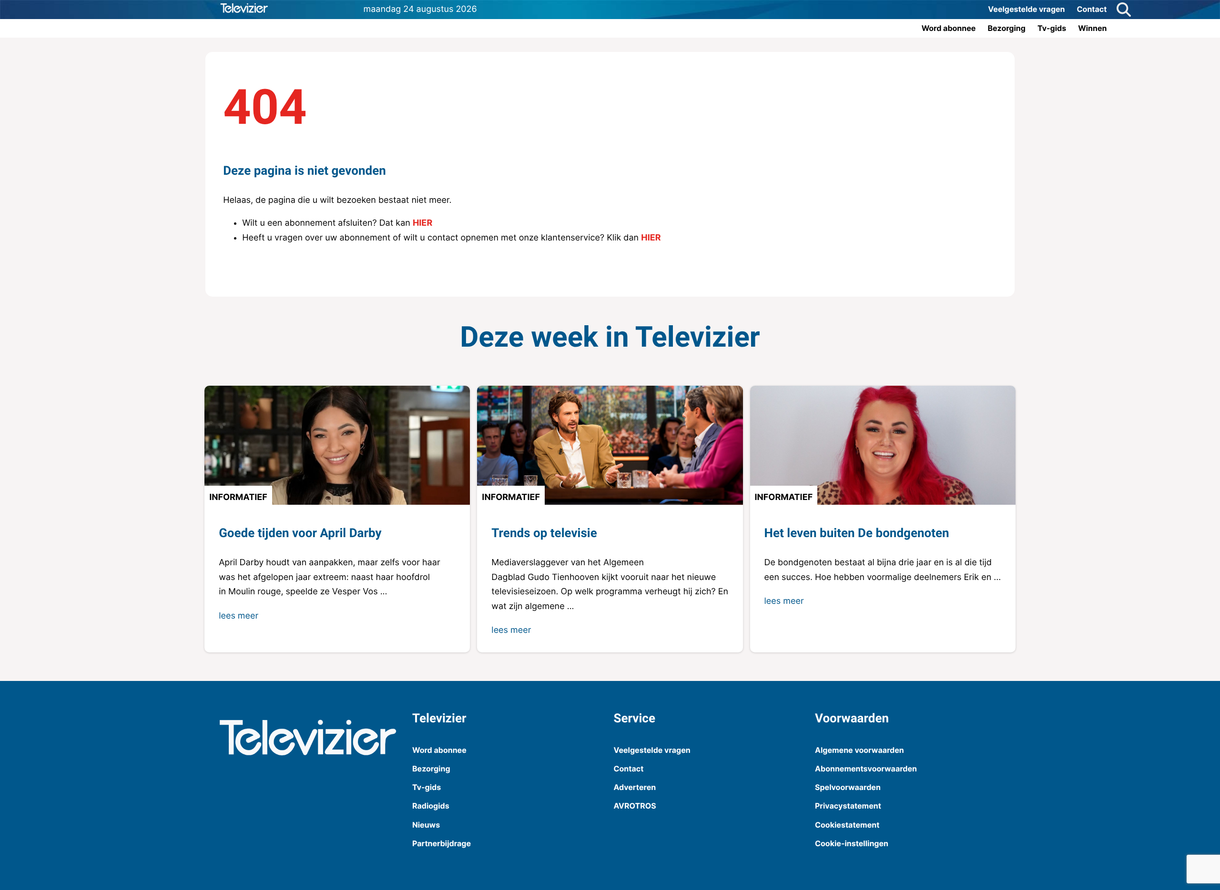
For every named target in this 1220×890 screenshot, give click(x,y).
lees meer (238, 616)
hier (422, 223)
